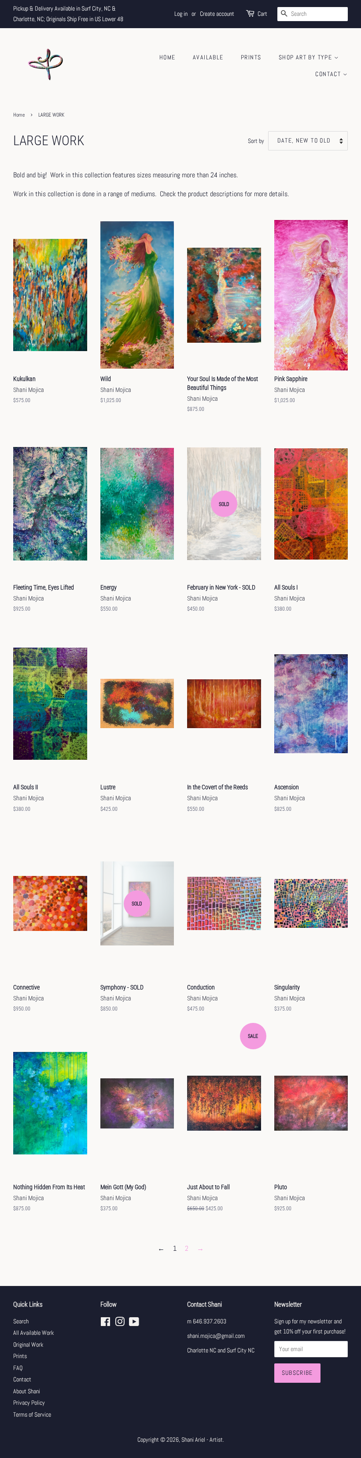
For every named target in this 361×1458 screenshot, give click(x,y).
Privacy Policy (29, 1403)
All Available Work (33, 1333)
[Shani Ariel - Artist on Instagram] (120, 1323)
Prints (20, 1356)
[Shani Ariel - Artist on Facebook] (105, 1323)
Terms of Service (32, 1414)
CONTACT (329, 74)
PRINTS (251, 57)
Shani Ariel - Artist (202, 1439)
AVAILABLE (208, 57)
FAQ (17, 1368)
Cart (262, 14)
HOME (167, 57)
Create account (217, 14)
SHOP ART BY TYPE (306, 57)
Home (19, 114)
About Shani (26, 1391)
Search (21, 1321)
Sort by (256, 141)
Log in (181, 14)
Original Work (28, 1344)
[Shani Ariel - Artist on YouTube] (134, 1323)
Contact (22, 1379)
